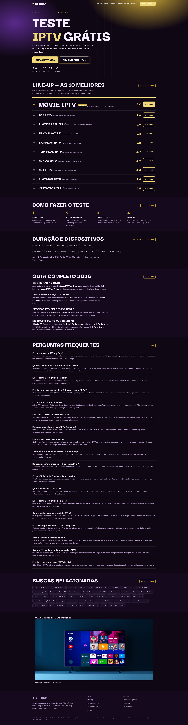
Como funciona (110, 4)
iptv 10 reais (125, 596)
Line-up (99, 4)
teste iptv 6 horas (40, 596)
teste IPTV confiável (65, 330)
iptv (35, 587)
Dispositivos (123, 4)
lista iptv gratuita (141, 587)
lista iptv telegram (116, 605)
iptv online (38, 601)
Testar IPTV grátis (130, 700)
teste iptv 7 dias (145, 592)
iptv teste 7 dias (128, 592)
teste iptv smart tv (123, 601)
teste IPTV (39, 324)
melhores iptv (114, 592)
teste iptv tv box (40, 605)
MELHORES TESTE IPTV (74, 59)
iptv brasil (50, 601)
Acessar (149, 104)
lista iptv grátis (40, 592)
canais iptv (73, 601)
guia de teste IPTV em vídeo (50, 683)
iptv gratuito (114, 587)
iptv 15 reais (138, 596)
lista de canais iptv (72, 592)
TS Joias (41, 4)
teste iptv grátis (86, 587)
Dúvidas (134, 4)
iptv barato (112, 596)
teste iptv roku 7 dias (103, 601)
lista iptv (126, 587)
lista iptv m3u (55, 592)
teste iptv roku (86, 601)
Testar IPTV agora (45, 59)
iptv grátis (72, 587)
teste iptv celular (57, 605)
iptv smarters (93, 605)
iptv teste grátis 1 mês (95, 596)
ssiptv (82, 605)
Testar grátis (147, 4)
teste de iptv (101, 587)
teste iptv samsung (140, 601)
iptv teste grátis (57, 587)
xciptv (103, 605)
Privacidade (127, 707)
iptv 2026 (86, 592)
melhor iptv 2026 (99, 592)
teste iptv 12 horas (76, 596)
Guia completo (92, 707)
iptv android (71, 605)
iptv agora (61, 601)
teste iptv (44, 587)
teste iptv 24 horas (58, 596)
